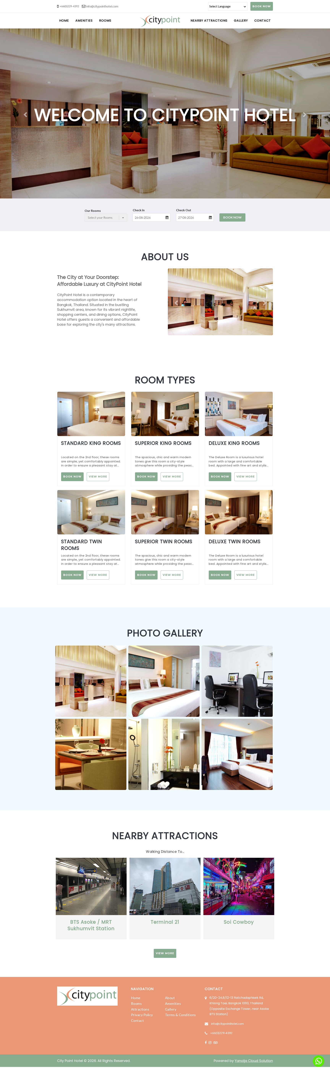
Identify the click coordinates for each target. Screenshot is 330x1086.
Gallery (170, 1009)
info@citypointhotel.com (102, 6)
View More (165, 953)
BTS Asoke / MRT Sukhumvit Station (91, 925)
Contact (137, 1020)
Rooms (136, 1003)
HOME (64, 20)
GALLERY (241, 20)
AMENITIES (84, 20)
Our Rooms (93, 210)
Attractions (140, 1009)
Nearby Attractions (209, 20)
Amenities (173, 1003)
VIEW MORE (98, 476)
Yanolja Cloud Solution (254, 1060)
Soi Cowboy (239, 922)
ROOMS (105, 20)
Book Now (232, 217)
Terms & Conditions (180, 1015)
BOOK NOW (261, 6)
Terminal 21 (165, 922)
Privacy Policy (142, 1015)
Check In (139, 210)
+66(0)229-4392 (69, 6)
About (170, 998)
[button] (24, 113)
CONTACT (262, 20)
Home (136, 998)
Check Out (183, 210)
